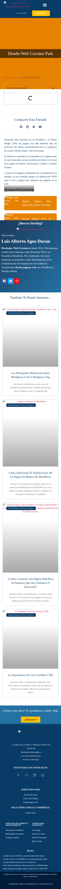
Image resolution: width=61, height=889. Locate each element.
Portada (6, 78)
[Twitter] (10, 281)
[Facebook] (4, 281)
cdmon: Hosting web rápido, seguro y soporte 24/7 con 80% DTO (25, 869)
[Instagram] (17, 281)
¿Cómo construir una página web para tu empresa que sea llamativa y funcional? (30, 582)
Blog (30, 851)
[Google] (42, 775)
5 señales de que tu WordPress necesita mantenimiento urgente (24, 856)
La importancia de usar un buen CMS (30, 674)
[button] (45, 5)
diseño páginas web (25, 267)
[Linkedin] (34, 775)
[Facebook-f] (18, 775)
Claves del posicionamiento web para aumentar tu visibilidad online (25, 865)
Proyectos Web (15, 78)
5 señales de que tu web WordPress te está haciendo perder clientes (25, 859)
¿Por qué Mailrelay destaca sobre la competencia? (19, 862)
